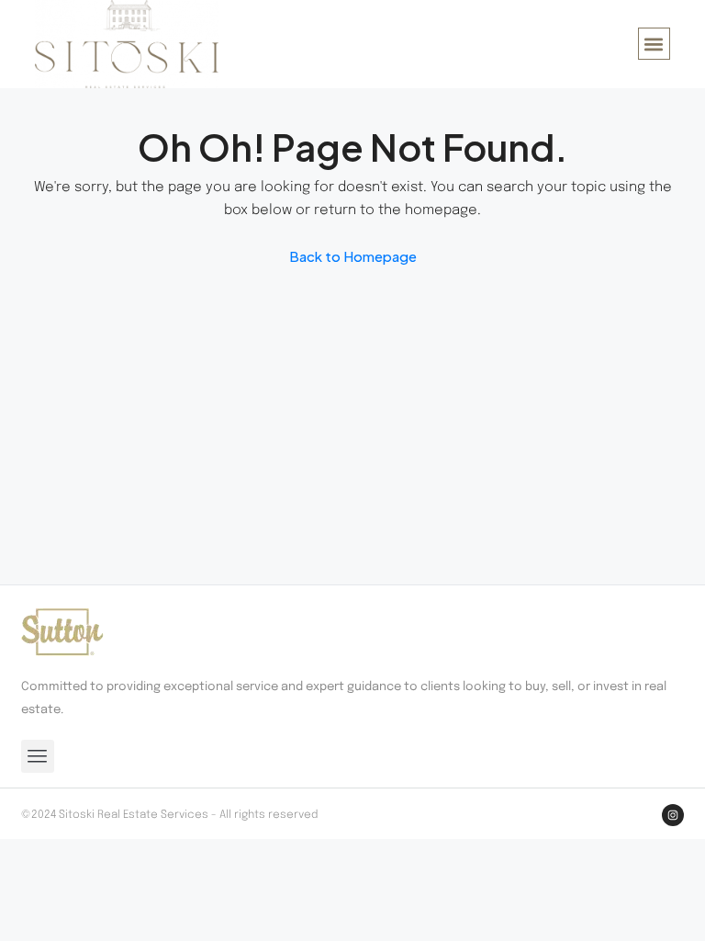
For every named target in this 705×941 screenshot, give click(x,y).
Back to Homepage (353, 256)
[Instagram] (673, 815)
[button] (654, 44)
